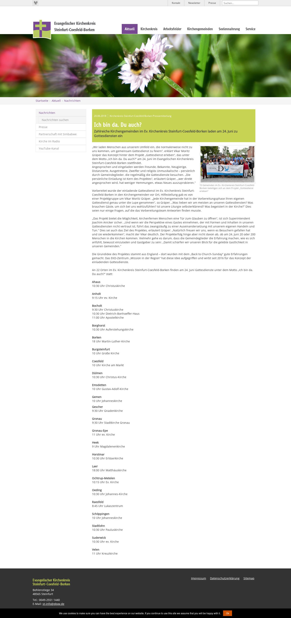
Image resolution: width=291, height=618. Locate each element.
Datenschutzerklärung (225, 578)
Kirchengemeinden (200, 29)
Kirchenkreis (149, 29)
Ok (227, 613)
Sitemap (248, 578)
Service (250, 29)
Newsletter (194, 3)
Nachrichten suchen (55, 120)
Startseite (42, 101)
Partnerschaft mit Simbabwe (58, 134)
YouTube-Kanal (49, 148)
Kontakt (176, 3)
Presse (212, 3)
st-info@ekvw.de (53, 604)
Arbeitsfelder (172, 29)
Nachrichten (72, 101)
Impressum (198, 578)
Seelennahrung (229, 29)
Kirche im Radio (49, 141)
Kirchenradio (36, 3)
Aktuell (130, 29)
